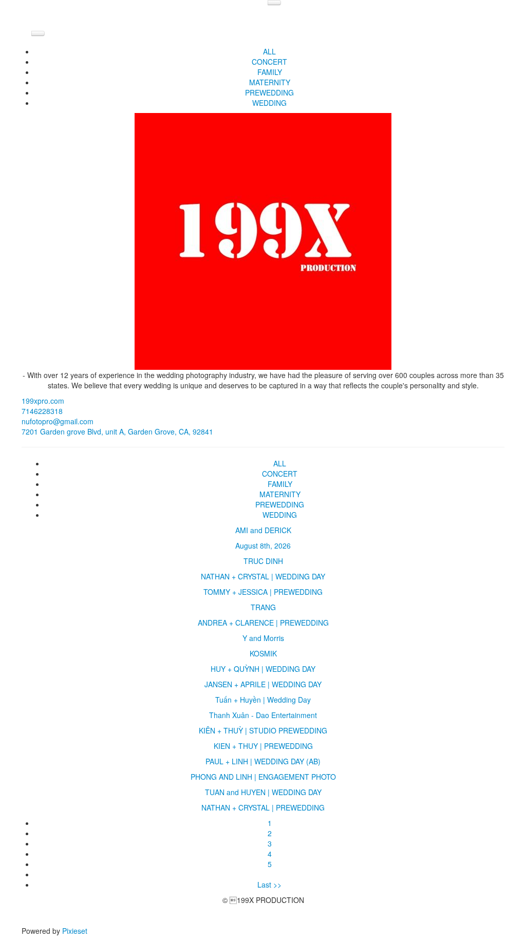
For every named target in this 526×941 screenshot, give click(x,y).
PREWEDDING (269, 92)
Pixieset (74, 931)
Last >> (269, 884)
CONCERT (269, 62)
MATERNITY (269, 82)
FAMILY (269, 72)
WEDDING (269, 103)
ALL (269, 51)
